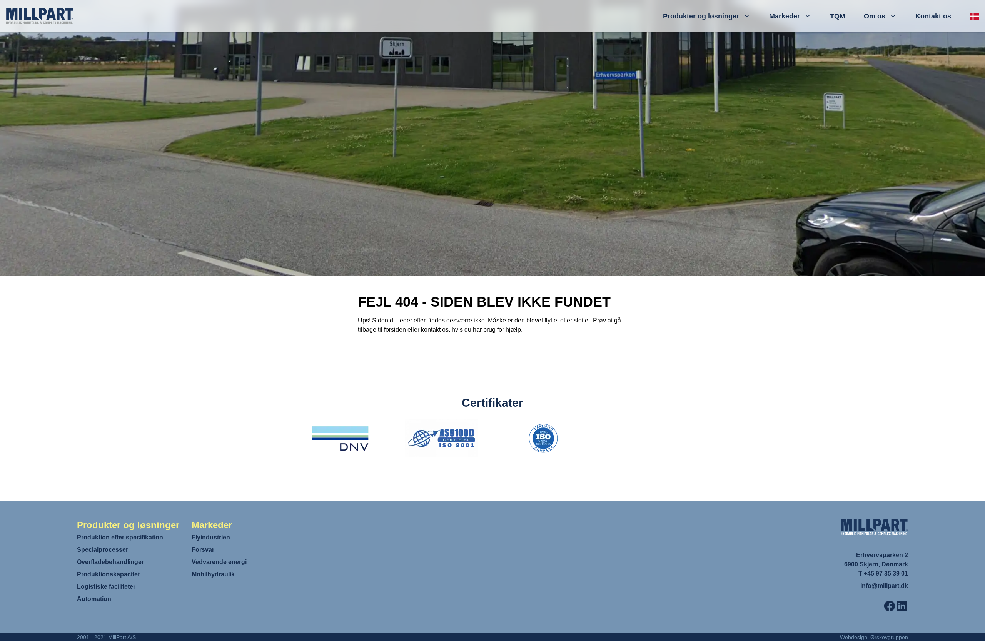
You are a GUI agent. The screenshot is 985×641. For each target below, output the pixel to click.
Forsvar (203, 549)
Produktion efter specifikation (120, 537)
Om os (874, 16)
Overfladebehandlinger (110, 562)
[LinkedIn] (902, 606)
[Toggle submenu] (746, 16)
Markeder (784, 16)
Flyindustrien (211, 537)
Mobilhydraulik (213, 574)
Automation (94, 599)
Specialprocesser (102, 549)
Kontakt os (933, 16)
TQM (837, 16)
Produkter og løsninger (701, 16)
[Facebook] (889, 606)
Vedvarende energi (219, 562)
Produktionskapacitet (108, 574)
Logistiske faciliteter (106, 586)
